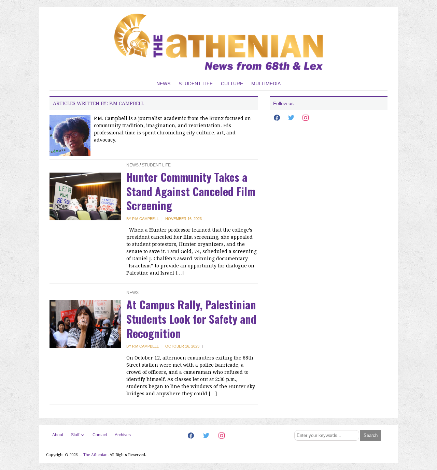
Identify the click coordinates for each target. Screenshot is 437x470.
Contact (100, 434)
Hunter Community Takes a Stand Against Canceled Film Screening (190, 191)
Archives (123, 434)
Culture (232, 83)
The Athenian (95, 455)
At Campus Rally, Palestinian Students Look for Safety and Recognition (191, 318)
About (57, 434)
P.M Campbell (145, 219)
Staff (75, 434)
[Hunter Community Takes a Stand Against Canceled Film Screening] (85, 196)
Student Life (196, 83)
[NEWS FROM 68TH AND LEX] (218, 41)
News (163, 83)
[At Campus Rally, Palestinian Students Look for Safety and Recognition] (85, 323)
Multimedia (266, 83)
